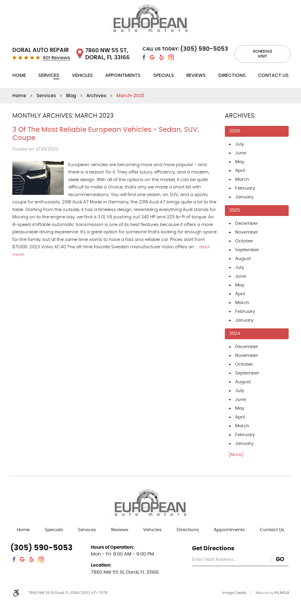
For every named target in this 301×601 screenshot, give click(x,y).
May (239, 162)
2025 (234, 210)
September (247, 250)
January (244, 197)
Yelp (161, 57)
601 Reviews (56, 58)
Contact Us (273, 75)
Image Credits (234, 593)
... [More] (234, 455)
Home (19, 75)
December (246, 223)
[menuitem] (19, 76)
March (242, 179)
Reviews (196, 75)
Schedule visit (262, 53)
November (246, 232)
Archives (96, 95)
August (243, 258)
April (240, 170)
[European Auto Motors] (150, 19)
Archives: (240, 116)
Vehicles (82, 75)
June (240, 153)
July (239, 144)
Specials (163, 75)
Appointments (123, 75)
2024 (234, 333)
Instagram (171, 57)
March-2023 (130, 95)
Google (152, 57)
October (244, 241)
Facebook (144, 57)
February (245, 188)
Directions (232, 75)
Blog (71, 95)
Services (48, 75)
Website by (272, 593)
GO (280, 559)
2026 (234, 131)
